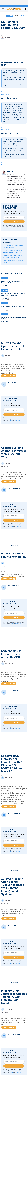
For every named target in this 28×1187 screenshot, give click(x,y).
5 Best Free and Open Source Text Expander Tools (12, 282)
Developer (10, 15)
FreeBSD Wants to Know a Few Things (13, 306)
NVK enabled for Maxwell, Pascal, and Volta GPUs (13, 318)
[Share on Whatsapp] (26, 15)
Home (2, 15)
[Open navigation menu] (3, 9)
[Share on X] (21, 15)
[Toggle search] (25, 9)
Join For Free (14, 221)
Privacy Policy (18, 228)
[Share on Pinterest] (23, 15)
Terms (11, 228)
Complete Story (7, 375)
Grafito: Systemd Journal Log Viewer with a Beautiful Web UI (13, 294)
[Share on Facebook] (19, 15)
